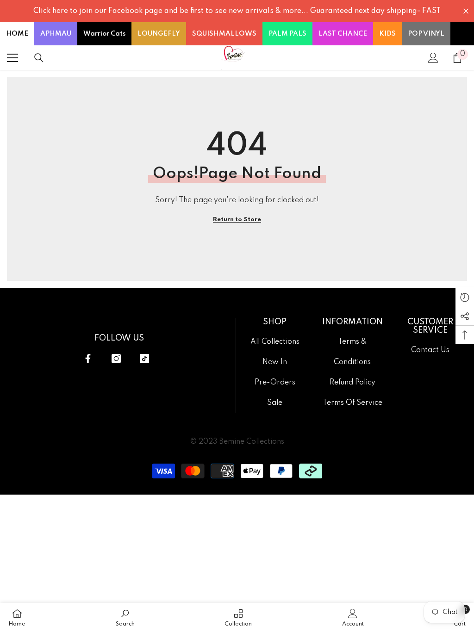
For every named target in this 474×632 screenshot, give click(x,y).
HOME (17, 34)
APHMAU (55, 34)
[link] (125, 617)
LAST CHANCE (342, 34)
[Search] (38, 57)
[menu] (12, 57)
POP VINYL (426, 34)
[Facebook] (88, 358)
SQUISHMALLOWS (224, 34)
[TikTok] (144, 358)
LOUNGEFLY (158, 34)
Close (465, 11)
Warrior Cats (104, 34)
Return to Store (237, 220)
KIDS (387, 34)
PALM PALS (287, 34)
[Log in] (433, 58)
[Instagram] (116, 358)
